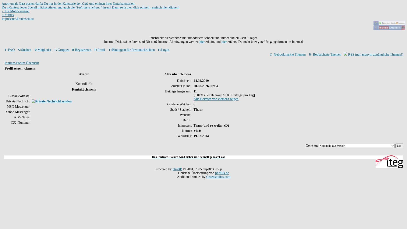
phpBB (177, 169)
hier (202, 41)
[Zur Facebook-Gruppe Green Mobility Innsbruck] (389, 24)
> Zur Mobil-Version (15, 11)
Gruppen (64, 50)
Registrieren (83, 50)
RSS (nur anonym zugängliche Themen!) (375, 54)
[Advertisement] (203, 153)
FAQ (11, 50)
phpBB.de (222, 173)
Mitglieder (44, 50)
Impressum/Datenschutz (18, 19)
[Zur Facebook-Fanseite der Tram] (389, 29)
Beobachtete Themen (327, 54)
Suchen (26, 50)
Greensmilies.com (218, 177)
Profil (101, 50)
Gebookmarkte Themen (290, 54)
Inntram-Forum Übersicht (22, 63)
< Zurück (8, 15)
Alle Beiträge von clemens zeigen (216, 99)
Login (165, 50)
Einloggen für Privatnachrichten (133, 50)
